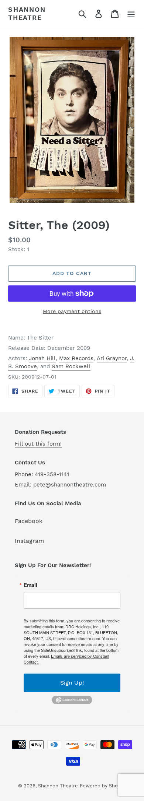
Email (30, 584)
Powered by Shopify (103, 785)
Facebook (28, 520)
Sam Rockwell (71, 366)
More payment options (72, 311)
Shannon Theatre (27, 13)
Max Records (76, 358)
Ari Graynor (112, 358)
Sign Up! (72, 682)
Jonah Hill (42, 358)
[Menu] (131, 13)
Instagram (29, 540)
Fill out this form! (38, 443)
